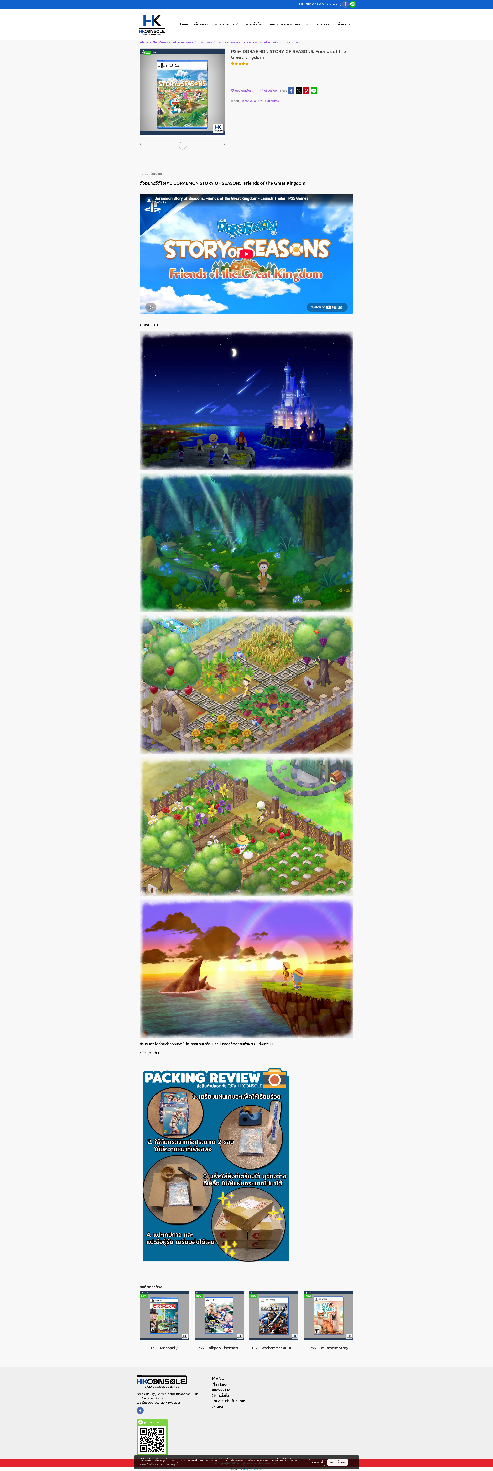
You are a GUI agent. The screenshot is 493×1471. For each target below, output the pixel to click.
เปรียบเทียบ (270, 91)
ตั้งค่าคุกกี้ (317, 1462)
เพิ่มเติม (342, 24)
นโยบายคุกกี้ (171, 1464)
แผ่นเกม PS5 (272, 101)
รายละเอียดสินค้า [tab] (152, 173)
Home (183, 24)
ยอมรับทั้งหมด (338, 1462)
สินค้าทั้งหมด (225, 24)
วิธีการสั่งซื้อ (252, 24)
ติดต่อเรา (323, 24)
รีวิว (308, 24)
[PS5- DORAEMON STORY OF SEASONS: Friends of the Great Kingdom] (182, 93)
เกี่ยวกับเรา (201, 24)
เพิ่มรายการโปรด (243, 91)
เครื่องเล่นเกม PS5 (252, 101)
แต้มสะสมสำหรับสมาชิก (283, 24)
